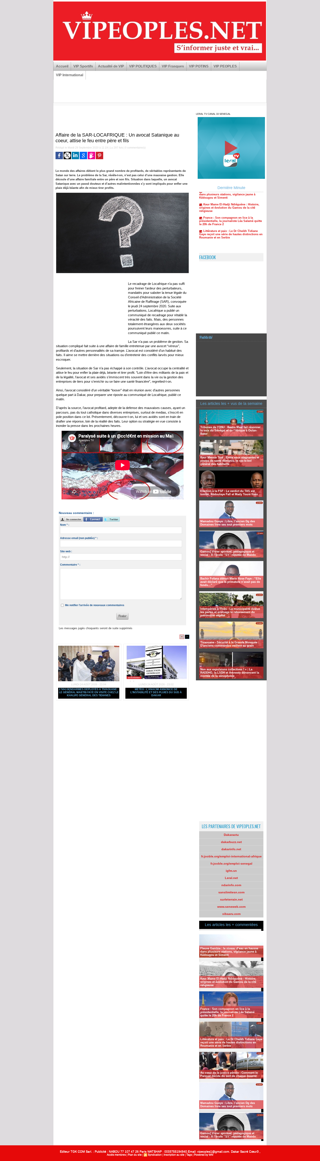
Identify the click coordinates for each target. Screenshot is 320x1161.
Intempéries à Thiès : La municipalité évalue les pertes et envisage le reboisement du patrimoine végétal (230, 612)
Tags (189, 1154)
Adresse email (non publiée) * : (79, 538)
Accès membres (116, 1154)
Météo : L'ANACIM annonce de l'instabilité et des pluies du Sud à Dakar (156, 692)
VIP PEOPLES (225, 66)
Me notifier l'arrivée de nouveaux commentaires (94, 605)
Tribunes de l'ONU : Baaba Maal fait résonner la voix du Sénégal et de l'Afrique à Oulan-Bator (230, 430)
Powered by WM (203, 1154)
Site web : (66, 551)
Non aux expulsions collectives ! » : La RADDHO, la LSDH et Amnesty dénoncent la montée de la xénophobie (229, 673)
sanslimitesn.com (231, 892)
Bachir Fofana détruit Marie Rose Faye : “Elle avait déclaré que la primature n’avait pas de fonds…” (230, 582)
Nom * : (64, 524)
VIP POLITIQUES (143, 66)
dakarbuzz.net (231, 842)
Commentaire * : (70, 564)
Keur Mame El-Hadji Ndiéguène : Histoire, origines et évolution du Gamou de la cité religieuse (228, 982)
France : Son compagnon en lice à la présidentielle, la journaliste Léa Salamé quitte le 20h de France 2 (230, 199)
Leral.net (231, 878)
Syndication (155, 1154)
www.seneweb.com (231, 906)
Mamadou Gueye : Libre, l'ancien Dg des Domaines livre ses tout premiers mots (227, 523)
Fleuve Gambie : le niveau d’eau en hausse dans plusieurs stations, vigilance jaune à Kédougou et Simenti (229, 952)
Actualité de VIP (111, 66)
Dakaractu (231, 835)
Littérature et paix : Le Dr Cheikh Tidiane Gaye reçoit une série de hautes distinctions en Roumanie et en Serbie (231, 213)
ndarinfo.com (231, 885)
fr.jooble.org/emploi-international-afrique (231, 856)
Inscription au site (174, 1154)
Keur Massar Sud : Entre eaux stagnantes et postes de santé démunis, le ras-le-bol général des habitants (229, 461)
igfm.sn (231, 870)
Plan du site (135, 1154)
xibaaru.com (231, 914)
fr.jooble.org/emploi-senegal (231, 863)
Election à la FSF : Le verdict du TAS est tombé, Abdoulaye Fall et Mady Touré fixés (229, 492)
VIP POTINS (199, 66)
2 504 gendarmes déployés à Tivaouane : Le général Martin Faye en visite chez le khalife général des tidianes (89, 692)
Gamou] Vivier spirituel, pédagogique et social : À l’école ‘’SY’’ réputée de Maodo (228, 553)
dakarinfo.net (231, 849)
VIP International (69, 75)
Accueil (62, 66)
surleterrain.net (231, 899)
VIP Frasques (173, 66)
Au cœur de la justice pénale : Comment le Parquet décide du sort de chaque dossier (229, 1074)
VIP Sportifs (83, 66)
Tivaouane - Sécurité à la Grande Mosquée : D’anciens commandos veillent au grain (229, 644)
